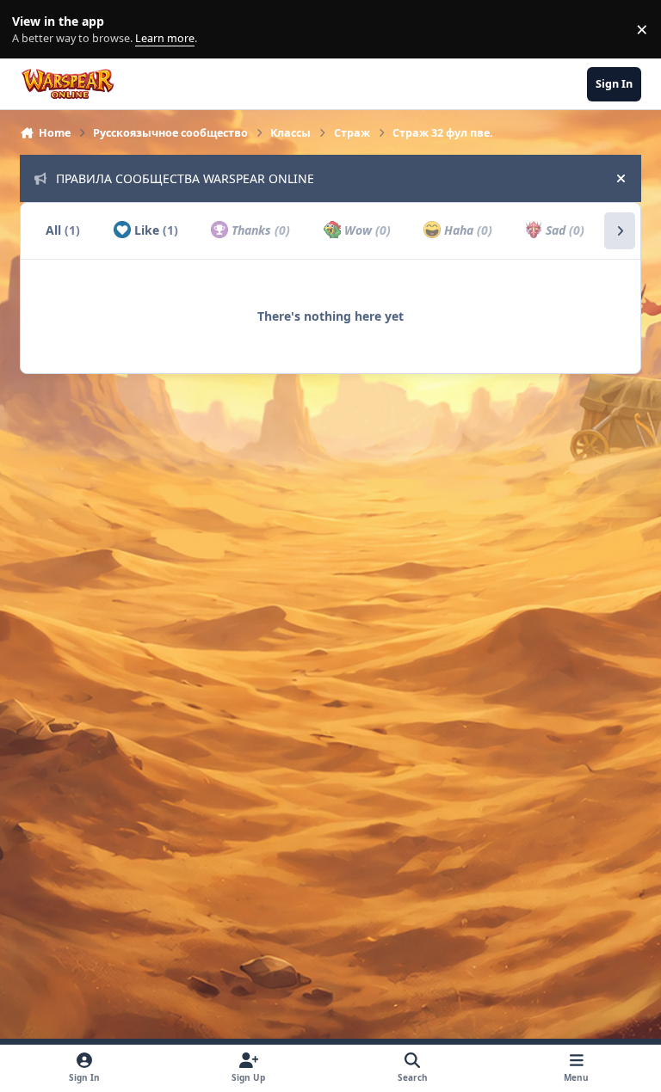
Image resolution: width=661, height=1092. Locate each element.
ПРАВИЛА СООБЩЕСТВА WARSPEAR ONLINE (185, 178)
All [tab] (63, 230)
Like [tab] (154, 230)
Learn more (33, 29)
